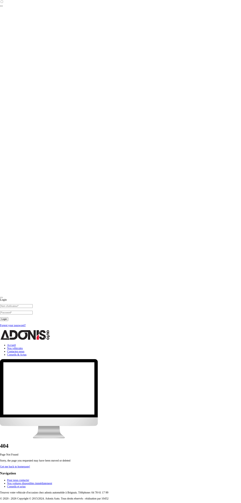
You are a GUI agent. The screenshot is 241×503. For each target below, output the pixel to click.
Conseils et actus (16, 486)
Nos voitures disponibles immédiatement (29, 483)
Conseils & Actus (16, 354)
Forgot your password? (13, 325)
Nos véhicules (15, 348)
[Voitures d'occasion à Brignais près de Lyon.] (26, 339)
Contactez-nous (15, 351)
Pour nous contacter (18, 480)
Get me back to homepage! (15, 466)
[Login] (1, 6)
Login (4, 319)
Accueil (11, 345)
